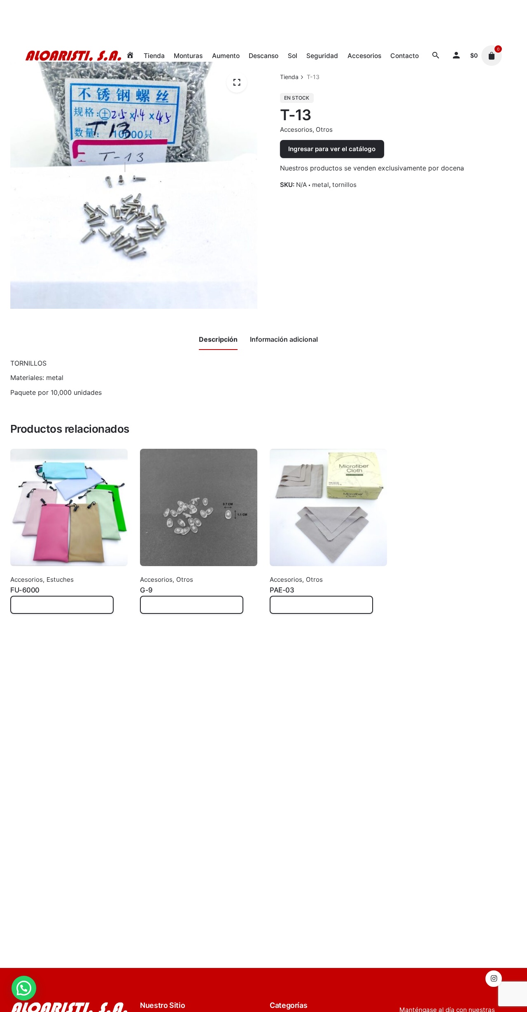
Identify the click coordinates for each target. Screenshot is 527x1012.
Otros (324, 129)
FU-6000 (25, 590)
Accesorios (296, 129)
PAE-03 (282, 590)
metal (320, 185)
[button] (24, 988)
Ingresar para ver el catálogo (331, 149)
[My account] (456, 55)
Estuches (60, 579)
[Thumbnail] (73, 55)
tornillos (344, 185)
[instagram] (493, 978)
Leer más (24, 609)
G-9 (146, 590)
